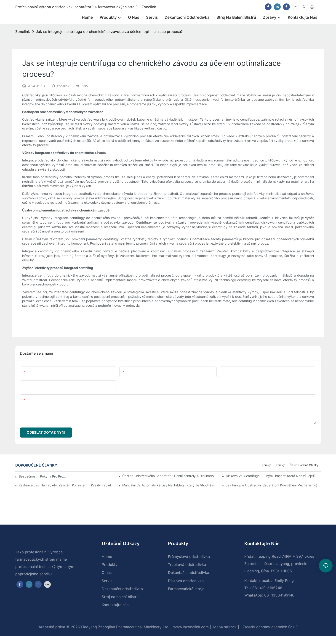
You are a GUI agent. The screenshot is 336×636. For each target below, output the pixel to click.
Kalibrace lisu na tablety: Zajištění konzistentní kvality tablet (65, 485)
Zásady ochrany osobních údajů (269, 627)
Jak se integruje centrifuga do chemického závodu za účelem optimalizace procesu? (109, 31)
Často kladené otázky (304, 465)
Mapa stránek (224, 627)
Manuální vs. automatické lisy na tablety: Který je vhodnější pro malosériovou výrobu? (169, 485)
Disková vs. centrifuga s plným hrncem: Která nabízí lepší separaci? (273, 476)
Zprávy (280, 465)
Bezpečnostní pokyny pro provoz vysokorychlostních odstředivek (43, 476)
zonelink (22, 31)
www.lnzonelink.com (190, 627)
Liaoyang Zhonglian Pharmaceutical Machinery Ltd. (124, 627)
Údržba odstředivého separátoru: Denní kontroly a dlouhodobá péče (169, 476)
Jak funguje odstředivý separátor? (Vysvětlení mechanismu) (271, 485)
